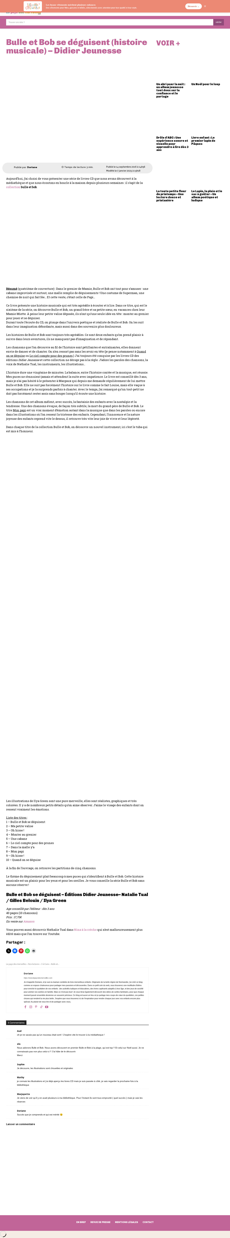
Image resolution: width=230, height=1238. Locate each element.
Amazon (28, 921)
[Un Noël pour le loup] (207, 65)
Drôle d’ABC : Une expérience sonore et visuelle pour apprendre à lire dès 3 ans (172, 144)
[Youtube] (46, 1006)
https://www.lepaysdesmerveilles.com (38, 978)
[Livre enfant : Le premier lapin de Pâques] (207, 118)
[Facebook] (25, 1006)
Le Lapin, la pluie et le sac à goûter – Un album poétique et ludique (206, 195)
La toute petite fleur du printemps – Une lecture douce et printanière (171, 195)
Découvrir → (193, 6)
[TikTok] (41, 1006)
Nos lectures (33, 964)
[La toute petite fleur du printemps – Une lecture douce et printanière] (172, 172)
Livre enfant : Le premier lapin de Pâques (203, 141)
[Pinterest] (36, 1006)
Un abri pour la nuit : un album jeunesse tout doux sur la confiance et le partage (170, 90)
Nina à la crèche (85, 930)
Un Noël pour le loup (205, 84)
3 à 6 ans (45, 964)
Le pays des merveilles (16, 964)
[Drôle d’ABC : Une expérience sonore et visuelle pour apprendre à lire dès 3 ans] (172, 118)
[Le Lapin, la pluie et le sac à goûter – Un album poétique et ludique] (207, 172)
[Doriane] (10, 167)
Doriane (32, 167)
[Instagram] (30, 1006)
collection (13, 187)
